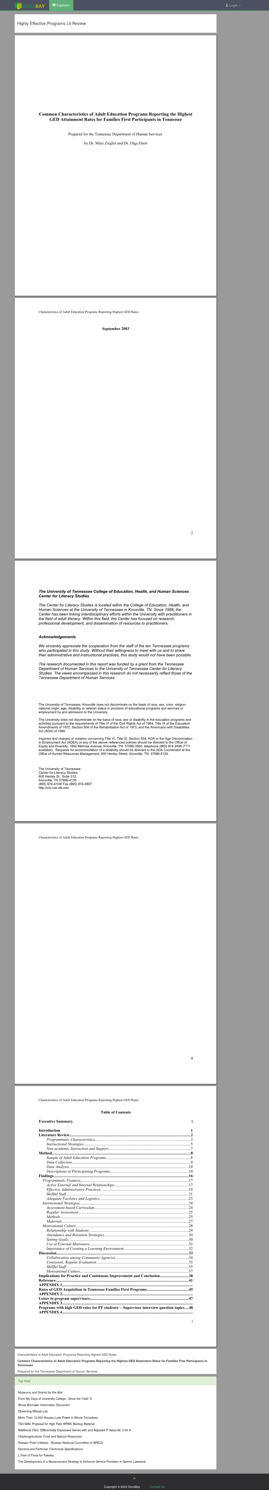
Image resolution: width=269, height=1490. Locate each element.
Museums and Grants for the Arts (40, 1392)
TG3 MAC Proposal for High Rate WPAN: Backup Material (56, 1424)
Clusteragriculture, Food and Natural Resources (50, 1436)
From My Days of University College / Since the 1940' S (55, 1398)
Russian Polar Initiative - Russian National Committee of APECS (60, 1442)
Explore (62, 5)
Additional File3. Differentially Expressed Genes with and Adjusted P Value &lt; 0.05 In (74, 1430)
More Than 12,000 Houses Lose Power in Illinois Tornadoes (58, 1417)
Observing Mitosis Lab (33, 1411)
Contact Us (157, 1487)
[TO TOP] (134, 1478)
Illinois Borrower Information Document (44, 1405)
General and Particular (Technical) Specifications (50, 1449)
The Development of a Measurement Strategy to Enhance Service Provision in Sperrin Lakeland (81, 1461)
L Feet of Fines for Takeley (36, 1455)
